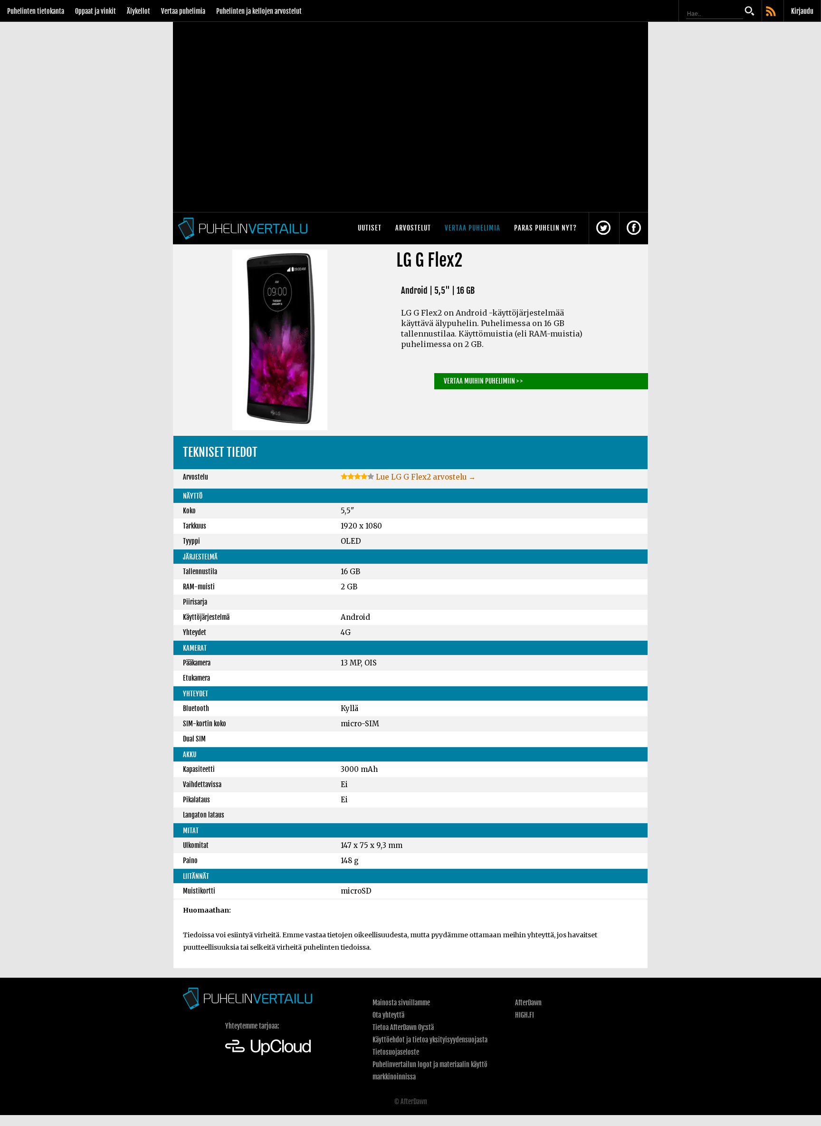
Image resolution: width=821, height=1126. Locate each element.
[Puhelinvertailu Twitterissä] (603, 228)
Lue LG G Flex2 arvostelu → (425, 476)
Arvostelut (413, 228)
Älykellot (138, 11)
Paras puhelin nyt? (545, 228)
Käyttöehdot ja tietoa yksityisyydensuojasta (429, 1040)
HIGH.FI (524, 1015)
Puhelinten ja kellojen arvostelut (259, 11)
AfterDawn (528, 1003)
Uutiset (370, 228)
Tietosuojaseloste (395, 1052)
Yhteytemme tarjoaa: (252, 1026)
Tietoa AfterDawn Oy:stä (403, 1027)
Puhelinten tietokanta (35, 11)
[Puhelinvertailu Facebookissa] (634, 228)
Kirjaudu (802, 11)
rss (771, 12)
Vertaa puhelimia (183, 11)
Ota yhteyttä (388, 1015)
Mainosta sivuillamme (401, 1003)
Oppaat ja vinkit (95, 11)
